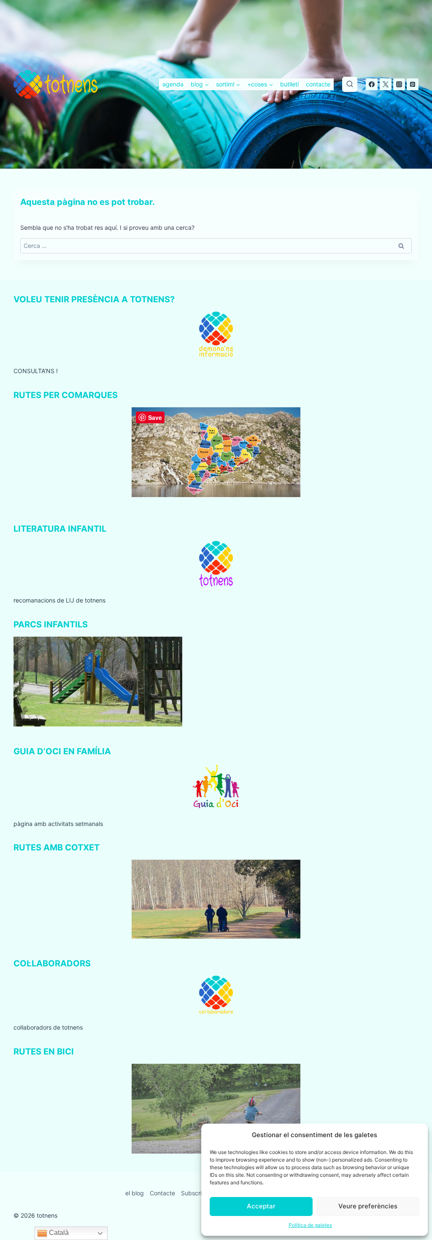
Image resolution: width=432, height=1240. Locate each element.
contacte (318, 84)
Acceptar (261, 1206)
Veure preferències (367, 1206)
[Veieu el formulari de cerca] (349, 84)
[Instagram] (399, 84)
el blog (134, 1193)
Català (58, 1232)
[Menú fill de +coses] (260, 84)
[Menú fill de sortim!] (228, 84)
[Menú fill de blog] (200, 84)
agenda (173, 84)
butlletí (289, 84)
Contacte (162, 1193)
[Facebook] (372, 84)
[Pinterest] (412, 84)
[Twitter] (386, 84)
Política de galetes (310, 1225)
